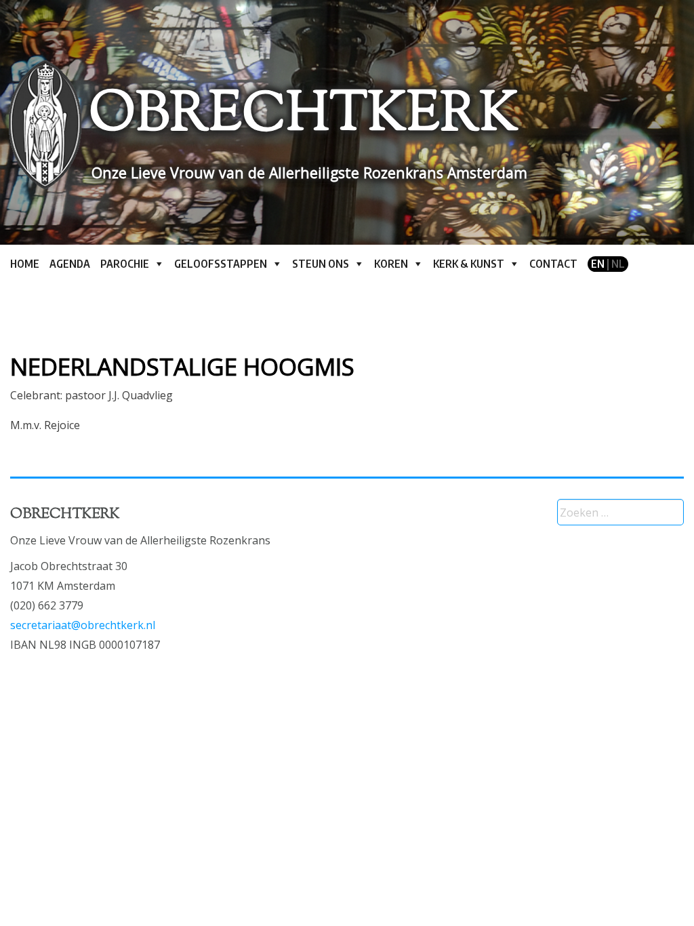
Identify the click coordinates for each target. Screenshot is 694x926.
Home (24, 263)
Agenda (69, 263)
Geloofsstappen (220, 263)
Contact (553, 263)
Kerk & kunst (468, 263)
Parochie (124, 263)
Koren (391, 263)
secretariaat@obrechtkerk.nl (82, 625)
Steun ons (320, 263)
